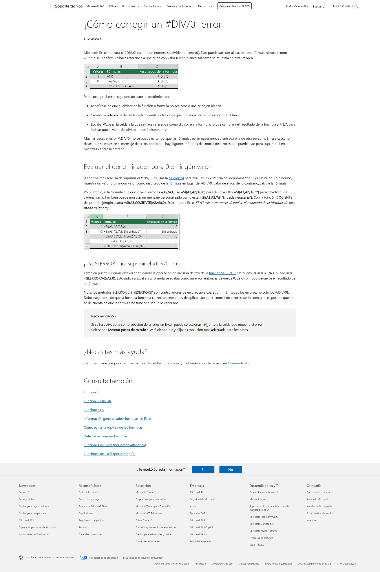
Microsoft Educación (146, 492)
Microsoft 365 (95, 6)
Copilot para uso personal (32, 513)
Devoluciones (86, 513)
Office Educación (144, 520)
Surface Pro (25, 492)
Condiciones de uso (222, 563)
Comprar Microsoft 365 (234, 6)
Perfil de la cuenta (88, 492)
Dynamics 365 (197, 513)
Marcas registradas (248, 563)
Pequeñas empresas (200, 541)
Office (113, 6)
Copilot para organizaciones (34, 506)
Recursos (204, 6)
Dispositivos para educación (151, 499)
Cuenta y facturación (179, 6)
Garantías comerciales (91, 534)
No (230, 469)
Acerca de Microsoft (317, 499)
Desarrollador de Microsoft (264, 492)
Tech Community (170, 363)
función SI (176, 177)
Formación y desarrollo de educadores (156, 527)
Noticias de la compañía (319, 506)
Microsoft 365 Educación (149, 513)
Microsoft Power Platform (263, 530)
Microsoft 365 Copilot (201, 527)
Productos (128, 6)
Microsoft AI (196, 492)
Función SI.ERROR (97, 400)
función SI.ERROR (222, 272)
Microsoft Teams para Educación (153, 506)
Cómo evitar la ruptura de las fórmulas (113, 427)
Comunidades (238, 363)
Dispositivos (151, 6)
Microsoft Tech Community (264, 516)
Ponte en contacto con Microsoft (171, 563)
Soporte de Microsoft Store (93, 506)
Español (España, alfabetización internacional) (50, 557)
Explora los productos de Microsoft (37, 527)
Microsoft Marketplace (262, 523)
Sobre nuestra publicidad (278, 563)
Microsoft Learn (258, 499)
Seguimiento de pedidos (91, 520)
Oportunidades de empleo (320, 492)
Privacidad (200, 563)
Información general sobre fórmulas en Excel (118, 418)
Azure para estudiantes (148, 541)
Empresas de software (261, 537)
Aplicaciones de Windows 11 (34, 534)
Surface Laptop (27, 499)
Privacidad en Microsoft (319, 513)
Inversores (312, 520)
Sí (203, 469)
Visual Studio (257, 544)
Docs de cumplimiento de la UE (314, 563)
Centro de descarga (89, 499)
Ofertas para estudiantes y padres (154, 534)
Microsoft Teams (199, 534)
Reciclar (83, 527)
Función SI (92, 392)
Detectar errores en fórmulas (106, 436)
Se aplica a (94, 39)
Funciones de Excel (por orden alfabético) (115, 444)
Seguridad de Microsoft (202, 499)
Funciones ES (94, 409)
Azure (193, 506)
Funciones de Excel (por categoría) (109, 453)
